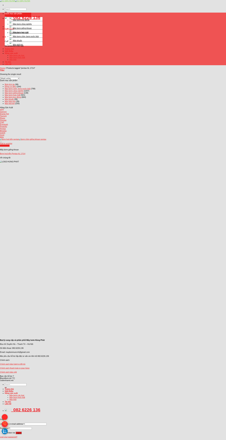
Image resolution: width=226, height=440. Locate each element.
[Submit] (6, 387)
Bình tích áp (10, 84)
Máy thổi (12, 60)
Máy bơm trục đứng (21, 20)
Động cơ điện (10, 87)
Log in (19, 433)
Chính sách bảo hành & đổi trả (12, 364)
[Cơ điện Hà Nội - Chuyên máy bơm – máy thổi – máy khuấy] (15, 1)
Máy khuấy (17, 41)
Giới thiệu (9, 51)
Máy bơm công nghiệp (22, 24)
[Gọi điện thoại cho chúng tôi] (5, 424)
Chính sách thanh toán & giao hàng (14, 368)
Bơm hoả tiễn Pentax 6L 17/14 (12, 154)
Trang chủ (9, 49)
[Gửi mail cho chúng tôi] (5, 417)
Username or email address (12, 424)
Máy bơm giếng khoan (22, 28)
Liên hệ (8, 64)
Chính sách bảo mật (8, 372)
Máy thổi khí (18, 45)
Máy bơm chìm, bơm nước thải (26, 36)
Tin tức (8, 62)
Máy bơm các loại (16, 55)
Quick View (5, 146)
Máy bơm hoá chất (20, 32)
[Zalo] (5, 431)
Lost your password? (8, 437)
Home (2, 68)
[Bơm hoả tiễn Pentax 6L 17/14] (23, 139)
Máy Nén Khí (10, 101)
